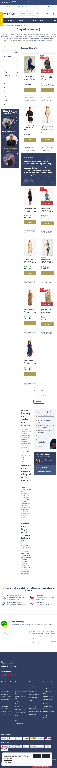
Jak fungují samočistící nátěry (20, 697)
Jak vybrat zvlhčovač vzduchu (48, 716)
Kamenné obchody (5, 691)
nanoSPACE (11, 75)
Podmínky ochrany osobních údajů (5, 703)
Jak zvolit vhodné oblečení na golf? (45, 436)
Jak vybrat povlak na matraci (48, 700)
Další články (39, 446)
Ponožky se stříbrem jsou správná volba (44, 441)
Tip (11, 67)
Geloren (17, 715)
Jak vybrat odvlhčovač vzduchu (48, 712)
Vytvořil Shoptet (52, 759)
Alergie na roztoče (19, 701)
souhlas (26, 756)
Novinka (11, 65)
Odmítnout (37, 756)
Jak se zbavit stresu (20, 709)
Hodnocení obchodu (33, 6)
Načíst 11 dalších (38, 391)
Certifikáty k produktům (20, 712)
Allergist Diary (32, 714)
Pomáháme (32, 703)
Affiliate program (33, 708)
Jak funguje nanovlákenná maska (21, 692)
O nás (23, 6)
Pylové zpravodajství (20, 686)
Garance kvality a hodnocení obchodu (6, 695)
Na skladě (11, 60)
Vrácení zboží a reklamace (7, 689)
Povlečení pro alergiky (48, 703)
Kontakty (31, 686)
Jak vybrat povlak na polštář (48, 692)
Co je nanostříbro (19, 689)
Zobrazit (30, 89)
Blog (27, 6)
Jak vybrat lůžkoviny (48, 686)
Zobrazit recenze (48, 624)
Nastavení (8, 762)
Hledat (37, 12)
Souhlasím (46, 756)
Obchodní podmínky (5, 699)
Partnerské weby (33, 697)
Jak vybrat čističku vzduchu (47, 707)
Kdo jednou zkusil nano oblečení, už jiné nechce (46, 417)
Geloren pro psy (19, 723)
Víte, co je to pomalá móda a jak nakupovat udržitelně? (46, 426)
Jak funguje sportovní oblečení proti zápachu (45, 431)
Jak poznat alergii (19, 706)
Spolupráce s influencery (35, 711)
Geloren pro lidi (18, 718)
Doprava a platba (5, 686)
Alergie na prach (19, 703)
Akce (2, 6)
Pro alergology (32, 705)
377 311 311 (42, 467)
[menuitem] (3, 20)
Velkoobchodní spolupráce (7, 714)
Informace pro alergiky (6, 711)
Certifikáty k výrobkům (16, 6)
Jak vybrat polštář (47, 689)
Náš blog (31, 700)
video (26, 40)
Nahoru (39, 401)
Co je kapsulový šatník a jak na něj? (45, 421)
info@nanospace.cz (45, 471)
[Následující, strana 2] (39, 396)
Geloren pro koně (19, 720)
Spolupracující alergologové (4, 707)
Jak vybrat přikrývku (48, 696)
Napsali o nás (7, 6)
